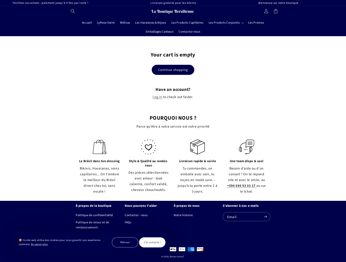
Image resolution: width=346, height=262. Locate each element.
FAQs (128, 222)
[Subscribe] (265, 216)
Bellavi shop (176, 256)
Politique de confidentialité (94, 215)
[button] (73, 11)
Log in (157, 97)
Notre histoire (183, 215)
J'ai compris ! (152, 242)
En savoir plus (39, 244)
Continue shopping (173, 70)
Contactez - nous (136, 215)
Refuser (125, 242)
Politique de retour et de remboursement (92, 225)
